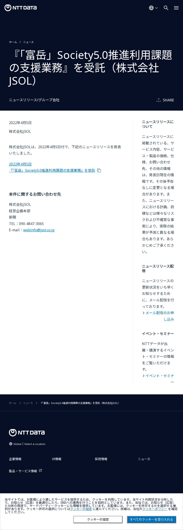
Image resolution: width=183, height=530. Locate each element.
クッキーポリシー (154, 509)
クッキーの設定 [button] (81, 509)
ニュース (28, 42)
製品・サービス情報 (23, 471)
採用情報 (101, 459)
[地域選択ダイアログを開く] (153, 8)
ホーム (13, 42)
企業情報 (15, 459)
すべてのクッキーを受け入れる (151, 519)
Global (29, 444)
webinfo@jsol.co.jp (38, 229)
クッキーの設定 (98, 519)
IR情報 (56, 459)
